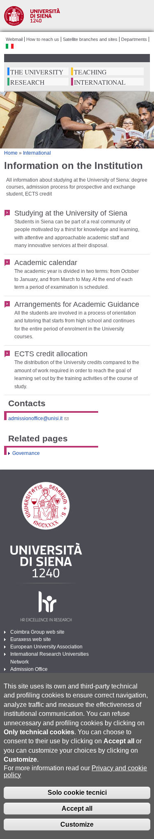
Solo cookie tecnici (77, 792)
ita (9, 46)
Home (11, 153)
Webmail (14, 39)
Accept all (77, 808)
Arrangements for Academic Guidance (76, 304)
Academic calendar (45, 262)
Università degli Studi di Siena (77, 16)
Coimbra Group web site (37, 632)
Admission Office (29, 669)
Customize (77, 824)
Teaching (90, 72)
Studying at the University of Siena (70, 213)
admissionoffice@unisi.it (35, 418)
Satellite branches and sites (90, 39)
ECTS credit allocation (50, 353)
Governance (26, 453)
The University (36, 72)
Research (27, 82)
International (100, 82)
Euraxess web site (30, 639)
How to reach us (42, 39)
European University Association (46, 647)
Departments (134, 39)
